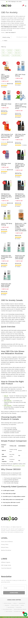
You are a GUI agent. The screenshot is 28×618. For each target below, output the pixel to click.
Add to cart (5, 81)
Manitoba (7, 605)
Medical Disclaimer (6, 550)
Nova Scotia (18, 607)
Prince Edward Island (7, 609)
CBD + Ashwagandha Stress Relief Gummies (5, 77)
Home (2, 32)
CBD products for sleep (18, 465)
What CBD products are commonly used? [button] (13, 499)
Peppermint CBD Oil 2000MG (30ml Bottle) (6, 257)
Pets (3, 52)
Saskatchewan (22, 603)
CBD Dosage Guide (6, 565)
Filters (5, 40)
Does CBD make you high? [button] (9, 493)
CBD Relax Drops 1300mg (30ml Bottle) (20, 136)
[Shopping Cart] (22, 6)
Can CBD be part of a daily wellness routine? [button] (14, 496)
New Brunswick (11, 607)
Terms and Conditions (7, 541)
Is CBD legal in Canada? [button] (8, 490)
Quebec (22, 605)
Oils (3, 50)
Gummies (9, 50)
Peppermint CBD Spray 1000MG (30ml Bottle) (20, 257)
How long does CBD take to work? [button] (11, 502)
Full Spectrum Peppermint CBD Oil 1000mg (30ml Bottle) (6, 196)
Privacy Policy (4, 544)
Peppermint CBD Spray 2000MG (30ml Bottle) (6, 285)
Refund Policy (4, 547)
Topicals (10, 52)
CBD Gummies (7, 400)
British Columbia (7, 603)
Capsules (17, 50)
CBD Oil (6, 396)
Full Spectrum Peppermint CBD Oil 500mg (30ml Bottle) (20, 196)
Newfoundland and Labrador (20, 609)
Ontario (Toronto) (15, 605)
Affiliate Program (5, 562)
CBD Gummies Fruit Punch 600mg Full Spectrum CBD (7, 136)
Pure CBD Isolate (16, 55)
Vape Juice (17, 52)
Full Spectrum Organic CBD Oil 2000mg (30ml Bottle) (20, 165)
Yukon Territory (9, 611)
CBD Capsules (7, 405)
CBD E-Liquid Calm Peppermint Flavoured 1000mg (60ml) (20, 106)
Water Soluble (5, 55)
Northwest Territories (19, 611)
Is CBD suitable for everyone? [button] (10, 505)
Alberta (15, 603)
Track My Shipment (6, 568)
